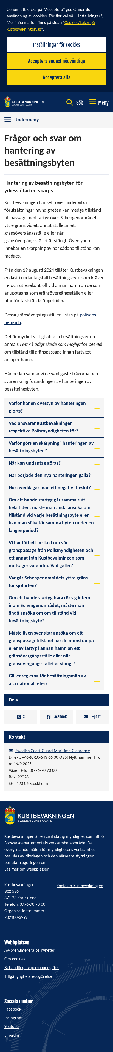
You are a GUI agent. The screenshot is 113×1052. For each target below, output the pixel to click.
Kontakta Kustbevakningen (79, 886)
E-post (95, 716)
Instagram (13, 1018)
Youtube (11, 1027)
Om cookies (14, 959)
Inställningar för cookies (56, 45)
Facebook (60, 716)
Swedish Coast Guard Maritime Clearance (52, 751)
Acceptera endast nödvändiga (56, 61)
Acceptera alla (56, 77)
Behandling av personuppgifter (31, 968)
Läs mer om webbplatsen (26, 869)
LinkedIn (11, 1035)
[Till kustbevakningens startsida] (24, 101)
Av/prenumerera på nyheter (29, 950)
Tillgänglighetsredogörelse (28, 977)
